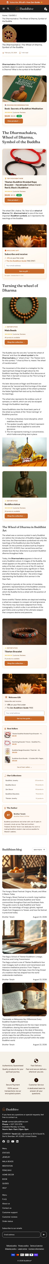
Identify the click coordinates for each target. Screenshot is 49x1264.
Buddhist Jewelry (24, 780)
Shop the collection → (16, 342)
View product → (13, 121)
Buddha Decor (24, 785)
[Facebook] (3, 1141)
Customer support (10, 1212)
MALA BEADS (7, 1161)
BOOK (4, 1179)
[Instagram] (8, 1141)
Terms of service (36, 1246)
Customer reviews (9, 1217)
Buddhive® (28, 1261)
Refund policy (11, 1246)
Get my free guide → (24, 718)
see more (39, 849)
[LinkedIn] (17, 1141)
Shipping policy (11, 1249)
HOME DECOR (8, 1174)
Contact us (6, 1208)
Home (4, 15)
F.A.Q (4, 1199)
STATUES (6, 1153)
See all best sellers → (24, 767)
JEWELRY (6, 1157)
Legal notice (22, 1249)
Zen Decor (24, 789)
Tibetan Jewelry (24, 798)
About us (6, 1203)
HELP (4, 1188)
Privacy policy (23, 1246)
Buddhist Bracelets (24, 794)
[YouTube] (12, 1141)
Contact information (36, 1249)
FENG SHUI (6, 1170)
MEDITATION (7, 1166)
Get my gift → (24, 271)
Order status (7, 1221)
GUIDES (12, 15)
